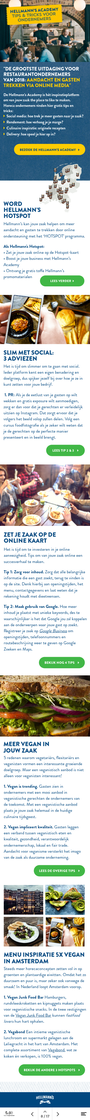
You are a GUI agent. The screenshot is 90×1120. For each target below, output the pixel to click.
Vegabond (56, 1050)
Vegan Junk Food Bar (33, 1015)
